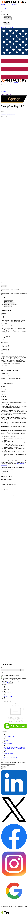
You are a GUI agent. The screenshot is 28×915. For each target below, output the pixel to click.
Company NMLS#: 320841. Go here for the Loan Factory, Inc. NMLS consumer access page (14, 749)
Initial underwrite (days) (6, 479)
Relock (2, 353)
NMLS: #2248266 (8, 743)
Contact (6, 740)
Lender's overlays (5, 471)
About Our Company (9, 736)
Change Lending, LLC (6, 94)
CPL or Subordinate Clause (7, 325)
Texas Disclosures (8, 753)
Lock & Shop (4, 365)
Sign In (2, 27)
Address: (3, 110)
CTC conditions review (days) (8, 484)
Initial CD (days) (5, 489)
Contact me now (8, 696)
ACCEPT (11, 682)
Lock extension (4, 342)
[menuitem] (8, 18)
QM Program (4, 313)
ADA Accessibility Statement (11, 757)
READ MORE (4, 682)
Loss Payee (3, 317)
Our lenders (3, 91)
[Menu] (1, 84)
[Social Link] (14, 795)
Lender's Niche (4, 373)
